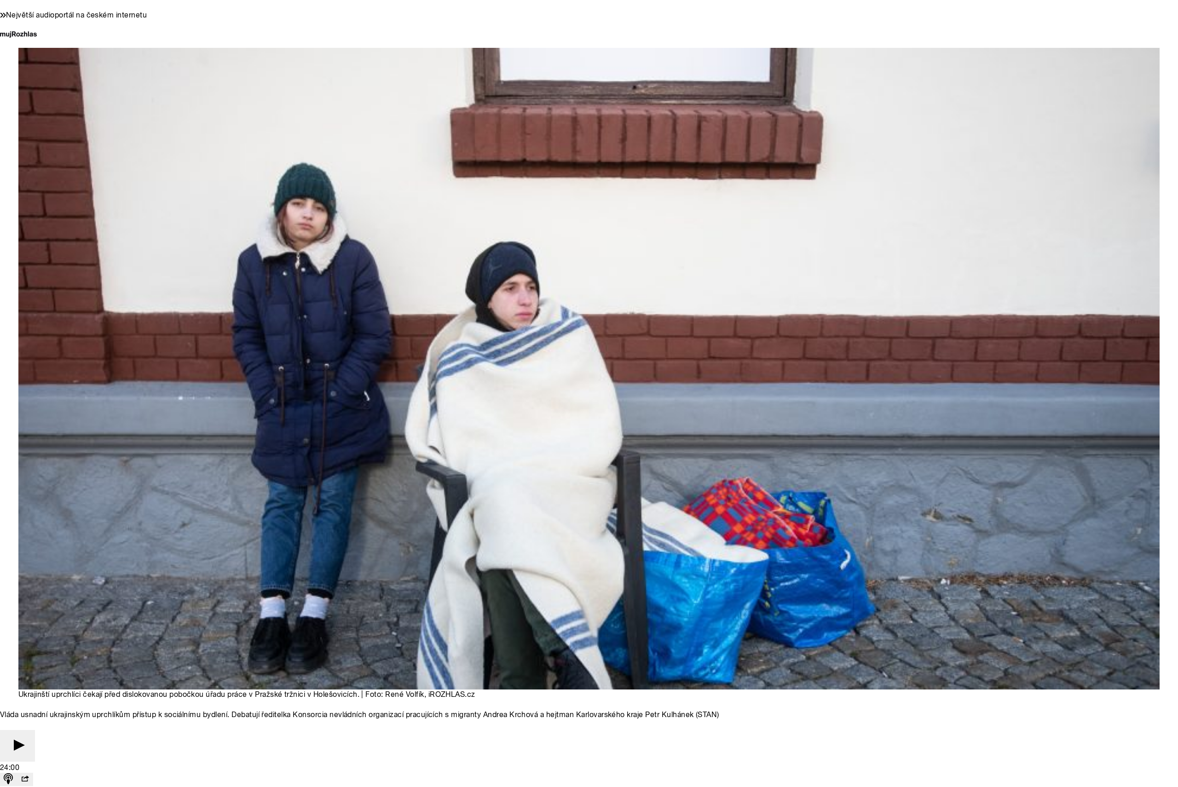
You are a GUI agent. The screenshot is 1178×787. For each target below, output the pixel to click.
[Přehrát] (17, 746)
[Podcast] (8, 779)
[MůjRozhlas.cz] (18, 35)
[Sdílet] (25, 779)
